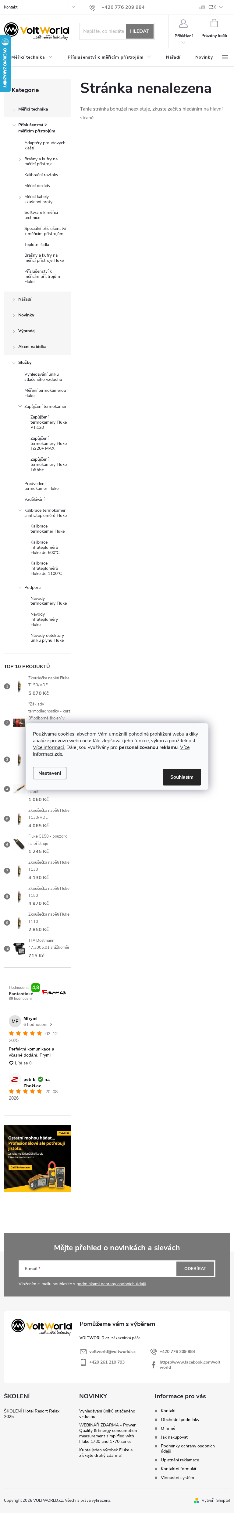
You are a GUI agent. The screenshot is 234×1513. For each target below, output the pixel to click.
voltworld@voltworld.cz (112, 1351)
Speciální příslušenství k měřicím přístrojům (45, 231)
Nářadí (24, 299)
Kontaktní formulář (179, 1469)
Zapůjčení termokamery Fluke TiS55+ (48, 464)
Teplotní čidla (36, 245)
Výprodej (27, 331)
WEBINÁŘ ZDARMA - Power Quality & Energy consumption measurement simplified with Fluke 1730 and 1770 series (108, 1433)
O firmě (168, 1428)
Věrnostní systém (177, 1478)
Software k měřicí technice (41, 215)
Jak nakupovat (174, 1437)
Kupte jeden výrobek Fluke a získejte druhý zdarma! (106, 1452)
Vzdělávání (34, 499)
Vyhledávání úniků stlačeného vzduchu (107, 1413)
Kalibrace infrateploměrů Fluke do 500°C (44, 547)
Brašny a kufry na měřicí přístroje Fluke (44, 257)
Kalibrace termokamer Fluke (47, 528)
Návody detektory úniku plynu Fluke (47, 638)
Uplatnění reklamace (180, 1460)
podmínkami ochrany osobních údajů (111, 1284)
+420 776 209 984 (177, 1351)
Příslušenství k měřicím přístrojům (36, 128)
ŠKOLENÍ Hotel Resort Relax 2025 (31, 1413)
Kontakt (10, 7)
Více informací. (49, 747)
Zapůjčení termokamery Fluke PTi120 (48, 422)
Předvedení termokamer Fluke (41, 486)
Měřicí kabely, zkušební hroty (38, 199)
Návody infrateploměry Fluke (44, 619)
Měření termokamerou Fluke (45, 393)
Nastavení (49, 773)
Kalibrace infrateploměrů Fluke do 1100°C (46, 568)
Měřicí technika (33, 109)
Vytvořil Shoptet (216, 1500)
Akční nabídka (32, 347)
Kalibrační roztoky (41, 175)
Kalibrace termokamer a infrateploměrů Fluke (45, 512)
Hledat (139, 31)
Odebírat (195, 1269)
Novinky (26, 315)
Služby (24, 362)
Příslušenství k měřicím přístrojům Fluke (42, 276)
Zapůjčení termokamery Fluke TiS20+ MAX (48, 443)
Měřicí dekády (37, 186)
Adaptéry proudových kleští (45, 145)
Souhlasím (181, 777)
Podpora (32, 587)
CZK (212, 7)
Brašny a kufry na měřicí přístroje (41, 161)
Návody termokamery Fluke (48, 601)
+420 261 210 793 (107, 1362)
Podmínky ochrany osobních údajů (188, 1448)
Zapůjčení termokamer (45, 406)
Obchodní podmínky (180, 1419)
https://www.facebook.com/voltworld (190, 1364)
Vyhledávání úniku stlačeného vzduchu (43, 376)
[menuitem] (32, 57)
